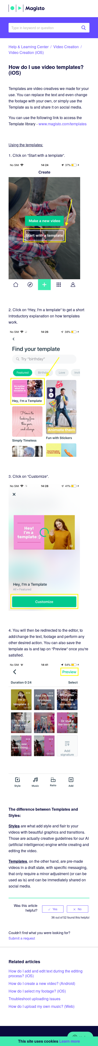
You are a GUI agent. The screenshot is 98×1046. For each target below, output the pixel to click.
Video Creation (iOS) (26, 52)
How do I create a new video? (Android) (42, 983)
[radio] (53, 909)
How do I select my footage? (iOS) (37, 991)
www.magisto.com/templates (63, 123)
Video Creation (66, 46)
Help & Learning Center (29, 46)
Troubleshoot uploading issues (34, 998)
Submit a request (22, 938)
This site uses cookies (49, 1041)
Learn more (69, 1041)
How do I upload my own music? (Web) (41, 1006)
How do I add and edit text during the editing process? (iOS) (46, 973)
